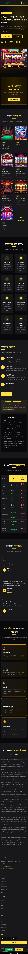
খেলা (2, 908)
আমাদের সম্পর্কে (4, 919)
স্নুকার (2, 875)
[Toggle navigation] (23, 2)
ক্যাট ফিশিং (3, 884)
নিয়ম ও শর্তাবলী (3, 921)
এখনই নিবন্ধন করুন (14, 99)
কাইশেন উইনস (3, 881)
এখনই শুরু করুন (6, 36)
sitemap (3, 930)
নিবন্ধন (2, 900)
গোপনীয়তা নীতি (9, 409)
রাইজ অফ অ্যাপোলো (4, 889)
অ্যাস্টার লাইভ (3, 892)
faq (1, 911)
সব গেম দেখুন (17, 36)
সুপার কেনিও (3, 878)
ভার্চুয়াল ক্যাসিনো (4, 886)
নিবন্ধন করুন (14, 942)
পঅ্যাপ (2, 905)
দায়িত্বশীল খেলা (15, 734)
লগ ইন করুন (19, 949)
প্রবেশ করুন (3, 903)
